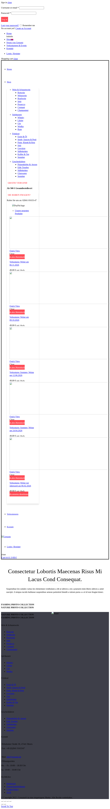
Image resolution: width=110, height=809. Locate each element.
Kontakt (9, 48)
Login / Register (13, 53)
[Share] (5, 801)
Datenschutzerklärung (15, 786)
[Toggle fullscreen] (7, 801)
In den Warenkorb (17, 257)
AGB (8, 792)
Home (9, 33)
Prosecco (21, 104)
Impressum (11, 783)
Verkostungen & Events (16, 45)
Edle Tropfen (23, 167)
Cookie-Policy (12, 789)
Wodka (21, 126)
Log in (4, 19)
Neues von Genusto (14, 42)
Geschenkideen (18, 161)
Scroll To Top (7, 806)
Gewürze (21, 148)
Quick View (15, 251)
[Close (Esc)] (2, 801)
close (10, 2)
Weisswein (22, 95)
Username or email (10, 8)
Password (6, 13)
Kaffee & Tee (23, 154)
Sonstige (21, 157)
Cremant (21, 107)
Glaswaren (22, 173)
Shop (9, 39)
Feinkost (15, 134)
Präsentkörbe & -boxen (27, 164)
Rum (20, 129)
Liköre (20, 120)
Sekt (19, 101)
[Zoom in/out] (10, 801)
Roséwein (22, 98)
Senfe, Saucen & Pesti (27, 139)
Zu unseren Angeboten (19, 494)
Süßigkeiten (23, 151)
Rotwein (21, 92)
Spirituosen (17, 114)
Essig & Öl (22, 136)
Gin (19, 123)
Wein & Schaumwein (21, 90)
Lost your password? (10, 25)
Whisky (21, 117)
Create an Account (23, 28)
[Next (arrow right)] (5, 804)
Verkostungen (12, 514)
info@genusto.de (14, 757)
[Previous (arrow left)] (2, 804)
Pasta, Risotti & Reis (26, 142)
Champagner (23, 110)
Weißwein (10, 635)
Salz (19, 145)
